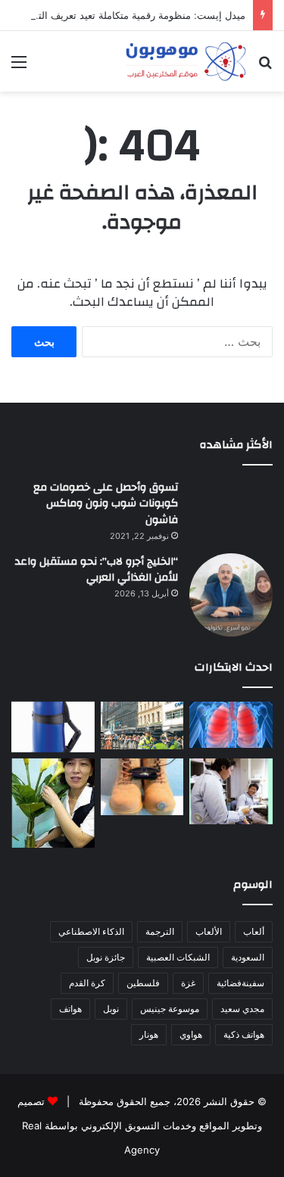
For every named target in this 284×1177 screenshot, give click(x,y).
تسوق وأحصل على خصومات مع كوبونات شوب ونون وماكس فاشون (105, 504)
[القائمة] (19, 67)
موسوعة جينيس (169, 1008)
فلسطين (143, 983)
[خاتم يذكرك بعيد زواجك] (142, 787)
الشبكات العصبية (178, 957)
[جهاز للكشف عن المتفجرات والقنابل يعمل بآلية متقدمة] (142, 725)
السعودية (247, 957)
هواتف (70, 1008)
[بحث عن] (265, 67)
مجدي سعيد (242, 1008)
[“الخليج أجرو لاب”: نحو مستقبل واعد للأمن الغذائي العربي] (231, 595)
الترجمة (159, 931)
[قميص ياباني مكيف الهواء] (231, 791)
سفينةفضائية (240, 983)
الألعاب (208, 931)
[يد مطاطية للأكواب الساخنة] (53, 727)
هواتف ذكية (243, 1034)
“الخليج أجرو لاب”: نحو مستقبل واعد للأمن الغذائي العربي (96, 570)
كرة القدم (87, 983)
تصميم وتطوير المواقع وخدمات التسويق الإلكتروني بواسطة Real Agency (139, 1125)
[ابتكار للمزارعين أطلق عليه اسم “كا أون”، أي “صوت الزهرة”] (53, 803)
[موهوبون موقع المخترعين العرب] (185, 61)
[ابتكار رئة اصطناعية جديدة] (231, 725)
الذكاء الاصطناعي (91, 931)
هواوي (190, 1034)
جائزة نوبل (105, 957)
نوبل (111, 1008)
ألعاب (253, 931)
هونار (148, 1034)
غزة (188, 983)
